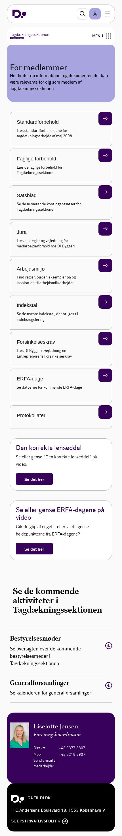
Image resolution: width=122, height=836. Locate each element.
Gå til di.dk (39, 798)
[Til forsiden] (19, 14)
